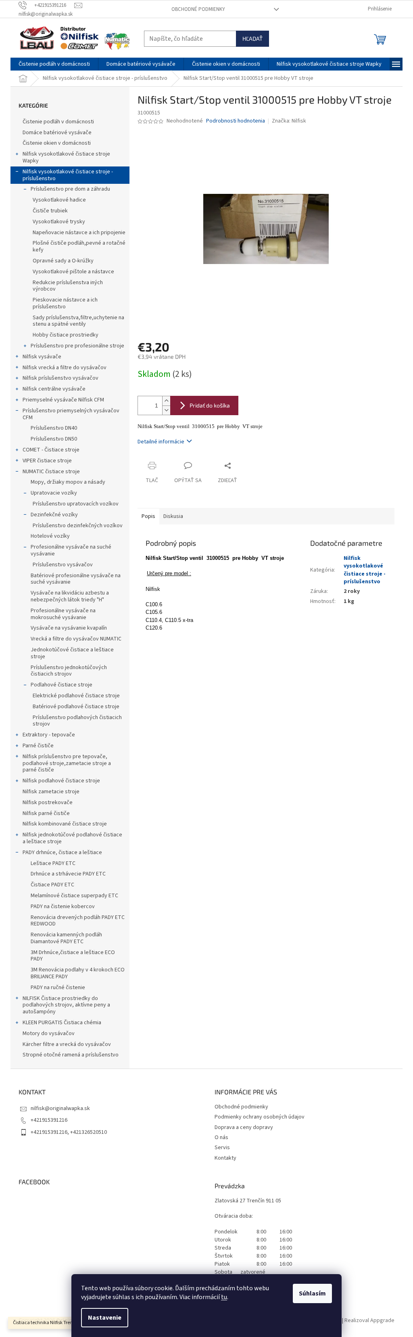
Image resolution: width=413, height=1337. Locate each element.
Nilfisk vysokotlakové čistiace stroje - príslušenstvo (68, 175)
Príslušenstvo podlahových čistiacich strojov (77, 720)
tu (224, 1297)
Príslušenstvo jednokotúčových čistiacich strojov (69, 670)
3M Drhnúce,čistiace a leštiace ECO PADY (73, 955)
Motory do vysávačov (49, 1033)
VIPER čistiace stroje (47, 461)
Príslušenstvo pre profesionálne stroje (77, 346)
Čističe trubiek (50, 211)
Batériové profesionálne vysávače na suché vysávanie (76, 579)
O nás (221, 1137)
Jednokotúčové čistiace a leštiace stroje (72, 653)
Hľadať (252, 38)
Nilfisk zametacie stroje (51, 792)
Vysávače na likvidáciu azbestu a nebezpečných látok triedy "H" (70, 596)
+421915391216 (49, 1120)
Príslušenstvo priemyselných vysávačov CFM (71, 414)
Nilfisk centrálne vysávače (54, 389)
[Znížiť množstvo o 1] (166, 410)
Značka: (289, 121)
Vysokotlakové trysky (59, 222)
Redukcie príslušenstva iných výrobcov (68, 286)
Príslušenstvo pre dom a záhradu (70, 189)
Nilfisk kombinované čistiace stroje (65, 824)
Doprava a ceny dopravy (244, 1127)
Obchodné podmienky (198, 9)
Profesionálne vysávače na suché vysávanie (71, 550)
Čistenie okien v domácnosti (57, 143)
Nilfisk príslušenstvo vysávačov (60, 378)
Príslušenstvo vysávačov (63, 565)
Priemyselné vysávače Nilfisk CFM (63, 400)
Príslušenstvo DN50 (54, 439)
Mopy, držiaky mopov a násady (68, 482)
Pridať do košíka (210, 405)
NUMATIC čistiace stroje (51, 472)
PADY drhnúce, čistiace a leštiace (62, 852)
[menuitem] (54, 64)
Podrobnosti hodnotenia (235, 121)
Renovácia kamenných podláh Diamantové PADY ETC (66, 938)
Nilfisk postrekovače (48, 802)
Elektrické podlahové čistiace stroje (76, 696)
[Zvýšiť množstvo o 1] (166, 400)
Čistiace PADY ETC (52, 885)
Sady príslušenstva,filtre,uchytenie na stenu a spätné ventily (78, 321)
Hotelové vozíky (50, 536)
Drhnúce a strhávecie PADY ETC (68, 874)
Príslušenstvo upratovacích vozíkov (76, 504)
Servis (222, 1148)
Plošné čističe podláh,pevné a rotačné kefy (79, 246)
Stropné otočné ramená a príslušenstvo (71, 1055)
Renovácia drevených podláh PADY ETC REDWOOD (78, 920)
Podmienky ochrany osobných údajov (260, 1117)
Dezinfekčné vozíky (54, 515)
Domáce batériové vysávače (57, 133)
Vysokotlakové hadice (59, 200)
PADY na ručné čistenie (58, 988)
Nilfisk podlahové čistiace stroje (61, 781)
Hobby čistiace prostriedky (65, 335)
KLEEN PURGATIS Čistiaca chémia (62, 1023)
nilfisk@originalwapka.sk (60, 1108)
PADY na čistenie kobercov (63, 906)
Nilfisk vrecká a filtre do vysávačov (64, 368)
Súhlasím (312, 1293)
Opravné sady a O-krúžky (63, 261)
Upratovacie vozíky (54, 493)
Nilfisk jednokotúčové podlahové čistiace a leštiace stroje (72, 838)
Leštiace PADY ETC (53, 863)
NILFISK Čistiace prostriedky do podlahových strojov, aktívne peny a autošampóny (66, 1005)
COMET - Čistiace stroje (51, 450)
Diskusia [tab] (173, 516)
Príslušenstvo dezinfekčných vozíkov (78, 526)
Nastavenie (104, 1317)
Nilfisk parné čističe (46, 813)
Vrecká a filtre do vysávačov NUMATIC (76, 639)
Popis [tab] (148, 516)
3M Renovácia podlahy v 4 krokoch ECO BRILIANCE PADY (78, 973)
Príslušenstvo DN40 (54, 428)
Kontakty (225, 1158)
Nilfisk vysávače (42, 357)
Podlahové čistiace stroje (61, 685)
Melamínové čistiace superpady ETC (74, 896)
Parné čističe (38, 746)
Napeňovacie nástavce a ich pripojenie (79, 233)
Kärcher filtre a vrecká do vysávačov (67, 1044)
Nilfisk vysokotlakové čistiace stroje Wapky (66, 157)
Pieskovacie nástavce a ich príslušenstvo (65, 303)
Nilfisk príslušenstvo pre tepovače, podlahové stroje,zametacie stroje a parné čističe (67, 763)
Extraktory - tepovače (49, 735)
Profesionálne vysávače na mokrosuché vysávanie (63, 614)
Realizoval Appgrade (369, 1320)
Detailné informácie (161, 442)
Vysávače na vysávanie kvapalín (69, 628)
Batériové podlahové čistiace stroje (76, 707)
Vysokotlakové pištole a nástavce (73, 272)
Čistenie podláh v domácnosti (58, 122)
